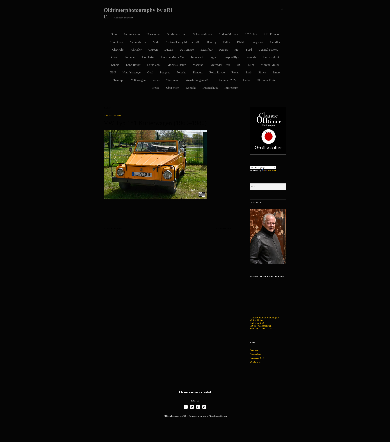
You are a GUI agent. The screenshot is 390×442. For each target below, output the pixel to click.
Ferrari (223, 49)
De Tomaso (187, 49)
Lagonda (250, 57)
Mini (251, 64)
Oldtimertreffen (176, 34)
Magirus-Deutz (176, 64)
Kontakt (191, 87)
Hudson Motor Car (172, 57)
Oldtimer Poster (267, 80)
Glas (114, 57)
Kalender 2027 (227, 80)
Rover (235, 72)
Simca (262, 72)
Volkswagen (138, 80)
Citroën (153, 49)
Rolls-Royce (217, 72)
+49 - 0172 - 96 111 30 (261, 328)
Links (246, 80)
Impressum (231, 87)
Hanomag (129, 57)
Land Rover (133, 64)
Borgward (257, 42)
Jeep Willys (231, 57)
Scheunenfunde (202, 34)
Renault (198, 72)
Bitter (226, 42)
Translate (272, 170)
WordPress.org (256, 362)
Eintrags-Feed (255, 354)
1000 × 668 (117, 116)
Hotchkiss (148, 57)
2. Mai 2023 (108, 116)
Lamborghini (271, 57)
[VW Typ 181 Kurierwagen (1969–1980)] (155, 198)
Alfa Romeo (271, 34)
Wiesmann (172, 80)
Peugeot (165, 72)
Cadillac (275, 42)
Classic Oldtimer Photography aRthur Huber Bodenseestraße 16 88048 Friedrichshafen (264, 321)
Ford (249, 49)
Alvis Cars (116, 42)
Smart (276, 72)
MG (238, 64)
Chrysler (136, 49)
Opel (150, 72)
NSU (113, 72)
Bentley (211, 42)
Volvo (156, 80)
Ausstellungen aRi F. (199, 80)
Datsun (168, 49)
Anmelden (254, 350)
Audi (156, 42)
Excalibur (206, 49)
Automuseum (131, 34)
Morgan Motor (270, 64)
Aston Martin (137, 42)
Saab (249, 72)
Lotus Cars (154, 64)
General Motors (268, 49)
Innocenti (197, 57)
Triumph (118, 80)
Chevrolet (118, 49)
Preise (155, 87)
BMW (241, 42)
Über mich (172, 87)
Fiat (236, 49)
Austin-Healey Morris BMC (182, 42)
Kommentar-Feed (257, 358)
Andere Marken (228, 34)
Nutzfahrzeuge (131, 72)
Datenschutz (210, 87)
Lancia (115, 64)
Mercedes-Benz (220, 64)
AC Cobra (251, 34)
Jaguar (213, 57)
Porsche (181, 72)
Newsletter (153, 34)
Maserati (198, 64)
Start (114, 34)
